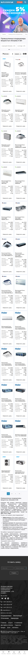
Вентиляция (17, 616)
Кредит (3, 627)
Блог (8, 627)
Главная (3, 622)
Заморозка (14, 618)
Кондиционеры (6, 616)
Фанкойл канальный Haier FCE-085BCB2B (20, 435)
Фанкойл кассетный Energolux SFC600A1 (20, 73)
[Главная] (7, 2)
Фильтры (6, 53)
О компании (18, 622)
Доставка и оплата (7, 625)
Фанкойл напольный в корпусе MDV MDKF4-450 (5, 74)
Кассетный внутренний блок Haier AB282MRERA (7, 364)
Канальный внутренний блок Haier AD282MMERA (20, 364)
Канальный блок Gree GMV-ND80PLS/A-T (6, 218)
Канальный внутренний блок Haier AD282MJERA (20, 400)
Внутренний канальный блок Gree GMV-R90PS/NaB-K (19, 254)
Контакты (15, 627)
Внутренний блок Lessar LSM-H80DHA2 (20, 182)
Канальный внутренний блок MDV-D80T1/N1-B (20, 472)
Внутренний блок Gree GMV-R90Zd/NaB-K (20, 292)
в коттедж (21, 46)
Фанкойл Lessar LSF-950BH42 (6, 110)
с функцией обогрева (8, 46)
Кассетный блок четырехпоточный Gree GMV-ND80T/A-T (7, 254)
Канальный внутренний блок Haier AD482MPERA (7, 400)
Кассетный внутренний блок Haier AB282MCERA (20, 328)
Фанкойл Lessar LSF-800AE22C (6, 145)
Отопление (5, 618)
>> (19, 493)
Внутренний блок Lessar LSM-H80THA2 (6, 182)
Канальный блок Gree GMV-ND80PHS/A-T (19, 218)
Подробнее (19, 638)
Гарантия (18, 625)
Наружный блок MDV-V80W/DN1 (6, 471)
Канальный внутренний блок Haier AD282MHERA (7, 436)
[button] (9, 49)
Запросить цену (7, 91)
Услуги (10, 622)
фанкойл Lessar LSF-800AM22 (19, 110)
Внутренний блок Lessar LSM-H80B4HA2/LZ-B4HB (20, 146)
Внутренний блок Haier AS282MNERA (7, 327)
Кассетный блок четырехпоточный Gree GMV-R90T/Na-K (7, 292)
